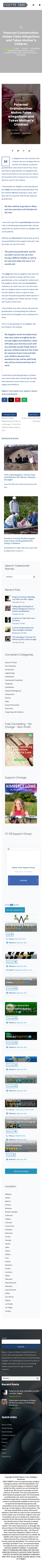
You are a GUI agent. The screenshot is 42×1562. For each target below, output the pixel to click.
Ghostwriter (27, 130)
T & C (4, 1446)
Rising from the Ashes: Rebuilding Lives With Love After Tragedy (23, 598)
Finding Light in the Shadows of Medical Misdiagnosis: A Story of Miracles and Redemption (23, 608)
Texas (25, 48)
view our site (21, 943)
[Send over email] (24, 400)
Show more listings (21, 1171)
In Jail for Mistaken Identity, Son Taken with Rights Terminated (23, 629)
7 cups (9, 1058)
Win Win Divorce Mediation (20, 925)
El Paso (13, 94)
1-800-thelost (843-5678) (24, 1110)
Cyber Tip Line (13, 1100)
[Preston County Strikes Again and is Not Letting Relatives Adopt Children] (21, 516)
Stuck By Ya (12, 955)
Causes (4, 1439)
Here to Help (7, 1425)
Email (4, 1338)
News (4, 1453)
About (4, 1449)
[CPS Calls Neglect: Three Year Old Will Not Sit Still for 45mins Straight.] (21, 459)
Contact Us (6, 1456)
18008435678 (20, 1136)
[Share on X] (11, 400)
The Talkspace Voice (16, 1076)
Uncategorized (28, 94)
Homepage (7, 48)
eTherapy (11, 1036)
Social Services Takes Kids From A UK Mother (23, 619)
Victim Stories (7, 1428)
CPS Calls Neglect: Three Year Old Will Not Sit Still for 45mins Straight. (24, 638)
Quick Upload (7, 1432)
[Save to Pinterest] (18, 400)
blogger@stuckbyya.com (23, 970)
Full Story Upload (8, 1435)
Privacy (4, 1442)
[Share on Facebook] (5, 400)
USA (17, 48)
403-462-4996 (20, 939)
